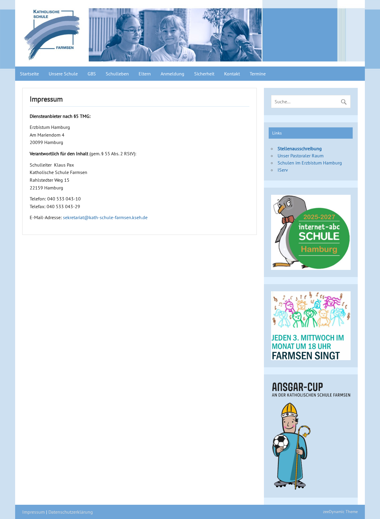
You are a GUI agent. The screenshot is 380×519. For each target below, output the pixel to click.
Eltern (145, 74)
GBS (92, 74)
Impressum (33, 512)
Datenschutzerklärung (70, 512)
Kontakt (232, 74)
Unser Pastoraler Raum (301, 156)
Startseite (29, 74)
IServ (283, 170)
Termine (258, 74)
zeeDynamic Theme (340, 511)
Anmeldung (172, 74)
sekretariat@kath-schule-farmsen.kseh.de (105, 217)
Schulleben (117, 74)
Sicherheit (204, 74)
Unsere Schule (63, 74)
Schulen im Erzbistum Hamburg (310, 163)
